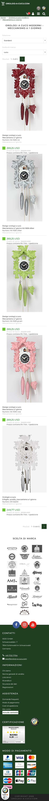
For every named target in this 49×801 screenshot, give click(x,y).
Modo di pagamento (10, 703)
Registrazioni (7, 687)
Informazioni (12, 665)
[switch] (5, 797)
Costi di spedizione (10, 706)
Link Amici (6, 677)
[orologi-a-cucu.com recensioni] (13, 735)
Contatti (8, 633)
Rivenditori (7, 681)
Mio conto (6, 709)
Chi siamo (6, 671)
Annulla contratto (10, 712)
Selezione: (6, 35)
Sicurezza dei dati (9, 684)
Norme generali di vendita (13, 674)
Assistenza (10, 693)
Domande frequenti (10, 699)
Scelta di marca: (9, 47)
